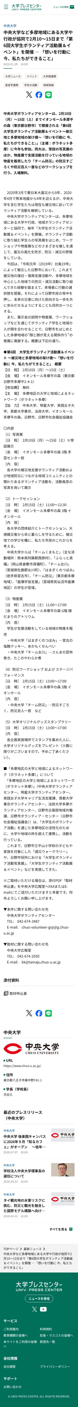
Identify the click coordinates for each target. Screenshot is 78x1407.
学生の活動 (30, 85)
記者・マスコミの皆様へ (56, 1335)
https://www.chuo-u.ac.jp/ (22, 1065)
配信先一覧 (47, 1341)
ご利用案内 (11, 1329)
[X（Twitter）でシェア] (29, 94)
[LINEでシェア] (48, 94)
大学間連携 (49, 76)
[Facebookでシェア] (39, 94)
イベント (32, 76)
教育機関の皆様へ (15, 1335)
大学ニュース (13, 76)
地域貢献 (48, 85)
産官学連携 (11, 85)
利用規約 (46, 1329)
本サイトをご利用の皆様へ (20, 1343)
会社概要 (9, 1366)
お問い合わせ (12, 1387)
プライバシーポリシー (55, 1366)
